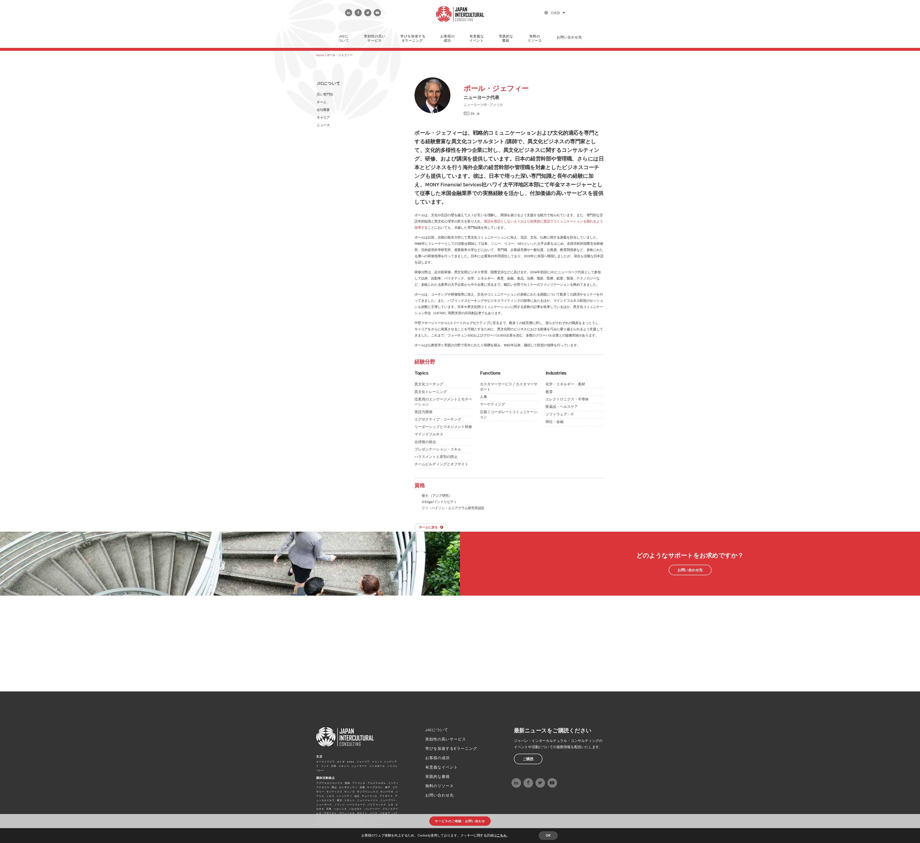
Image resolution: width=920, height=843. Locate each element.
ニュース (323, 125)
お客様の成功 (437, 758)
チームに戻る (428, 527)
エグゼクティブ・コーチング (437, 419)
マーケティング (492, 404)
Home (320, 55)
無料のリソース (439, 786)
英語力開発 (423, 412)
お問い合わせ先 (690, 570)
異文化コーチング (428, 384)
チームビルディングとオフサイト (441, 464)
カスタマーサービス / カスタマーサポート (508, 386)
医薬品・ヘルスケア (562, 406)
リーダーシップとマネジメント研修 (443, 427)
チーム (322, 102)
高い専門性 (325, 94)
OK (548, 835)
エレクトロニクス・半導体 (567, 399)
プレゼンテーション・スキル (437, 449)
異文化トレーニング (430, 392)
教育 (549, 392)
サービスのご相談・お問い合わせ (460, 821)
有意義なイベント (441, 767)
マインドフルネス (428, 434)
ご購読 (528, 759)
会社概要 (323, 110)
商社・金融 (555, 422)
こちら (501, 835)
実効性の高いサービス (445, 739)
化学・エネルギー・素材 (565, 384)
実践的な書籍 (437, 776)
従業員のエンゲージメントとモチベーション (443, 401)
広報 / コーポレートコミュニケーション (508, 414)
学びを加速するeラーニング (451, 748)
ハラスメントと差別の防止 (436, 457)
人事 (483, 397)
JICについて (328, 83)
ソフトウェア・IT (560, 414)
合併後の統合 (425, 442)
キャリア (323, 117)
